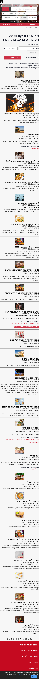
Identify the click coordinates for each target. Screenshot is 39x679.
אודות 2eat (33, 668)
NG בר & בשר (34, 323)
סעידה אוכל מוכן (34, 443)
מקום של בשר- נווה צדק (21, 323)
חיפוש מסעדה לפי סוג (29, 651)
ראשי (35, 28)
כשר (18, 21)
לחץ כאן (21, 674)
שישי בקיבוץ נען (17, 439)
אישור (33, 676)
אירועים (32, 25)
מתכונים (6, 25)
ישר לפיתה (35, 469)
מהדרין (11, 21)
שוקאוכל (8, 439)
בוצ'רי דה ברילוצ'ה (33, 327)
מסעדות (19, 25)
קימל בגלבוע (35, 148)
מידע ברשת (33, 662)
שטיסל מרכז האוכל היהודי (31, 439)
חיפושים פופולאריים (30, 656)
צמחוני (33, 21)
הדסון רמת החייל (8, 323)
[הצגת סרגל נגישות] (1, 1)
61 (31, 639)
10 (26, 639)
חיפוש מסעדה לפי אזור (29, 645)
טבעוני (25, 21)
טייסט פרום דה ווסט (20, 327)
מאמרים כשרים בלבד (29, 57)
